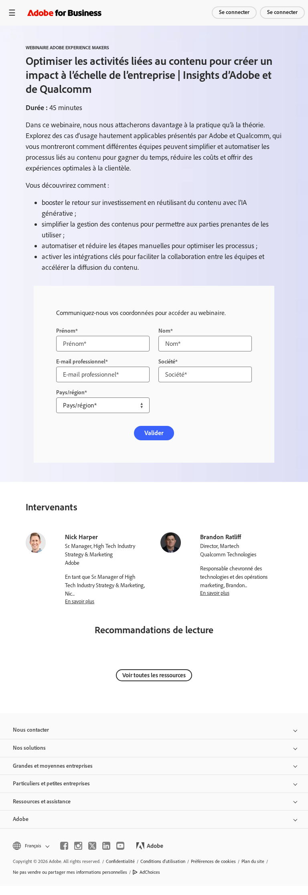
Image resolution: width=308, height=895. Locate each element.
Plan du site (252, 861)
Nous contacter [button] (31, 729)
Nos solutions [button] (29, 747)
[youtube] (120, 846)
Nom (164, 330)
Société (166, 361)
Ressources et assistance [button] (42, 801)
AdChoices (150, 872)
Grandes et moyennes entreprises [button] (53, 766)
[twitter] (92, 846)
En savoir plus (79, 601)
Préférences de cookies (213, 861)
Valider (154, 433)
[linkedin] (106, 846)
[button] (30, 846)
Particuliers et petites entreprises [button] (51, 783)
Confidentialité (120, 861)
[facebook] (64, 846)
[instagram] (78, 846)
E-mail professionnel (80, 361)
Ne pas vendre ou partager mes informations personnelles (70, 872)
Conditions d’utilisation (162, 861)
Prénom (65, 330)
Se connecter (234, 12)
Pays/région (70, 392)
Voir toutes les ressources (154, 675)
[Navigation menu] (12, 12)
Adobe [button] (20, 819)
